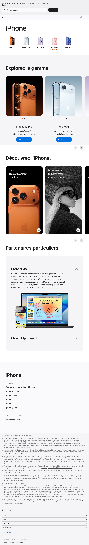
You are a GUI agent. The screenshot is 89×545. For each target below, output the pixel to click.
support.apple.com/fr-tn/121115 (13, 453)
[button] (24, 10)
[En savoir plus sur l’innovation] (24, 200)
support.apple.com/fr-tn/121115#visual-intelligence (56, 468)
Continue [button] (53, 10)
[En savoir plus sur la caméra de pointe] (63, 200)
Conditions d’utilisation (8, 542)
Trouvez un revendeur (8, 532)
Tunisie (4, 536)
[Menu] (86, 17)
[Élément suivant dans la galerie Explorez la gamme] (81, 148)
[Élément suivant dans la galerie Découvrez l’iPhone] (81, 240)
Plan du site (20, 542)
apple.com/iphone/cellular (77, 501)
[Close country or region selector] (86, 3)
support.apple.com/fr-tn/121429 (13, 472)
